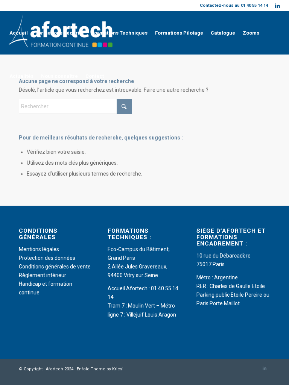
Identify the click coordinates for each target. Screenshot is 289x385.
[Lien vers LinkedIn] (277, 5)
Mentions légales (39, 249)
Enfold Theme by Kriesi (100, 369)
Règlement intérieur (42, 275)
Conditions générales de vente (55, 267)
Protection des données (47, 258)
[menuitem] (19, 33)
